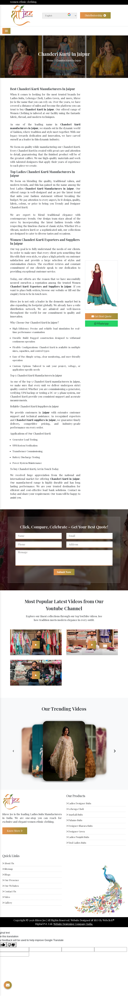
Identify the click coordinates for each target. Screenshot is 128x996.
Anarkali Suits (75, 814)
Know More (14, 830)
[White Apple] (36, 644)
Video (7, 897)
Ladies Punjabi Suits (78, 837)
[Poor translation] (11, 944)
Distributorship (94, 15)
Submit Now (64, 572)
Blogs (7, 874)
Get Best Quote (102, 316)
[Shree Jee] (22, 15)
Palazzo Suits (75, 820)
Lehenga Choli (76, 809)
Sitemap (8, 868)
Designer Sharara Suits (80, 825)
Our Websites (11, 885)
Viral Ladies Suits (77, 842)
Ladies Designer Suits (79, 803)
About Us (9, 863)
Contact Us (10, 891)
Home (50, 60)
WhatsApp (102, 323)
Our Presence (11, 880)
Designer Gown (76, 831)
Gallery (8, 902)
